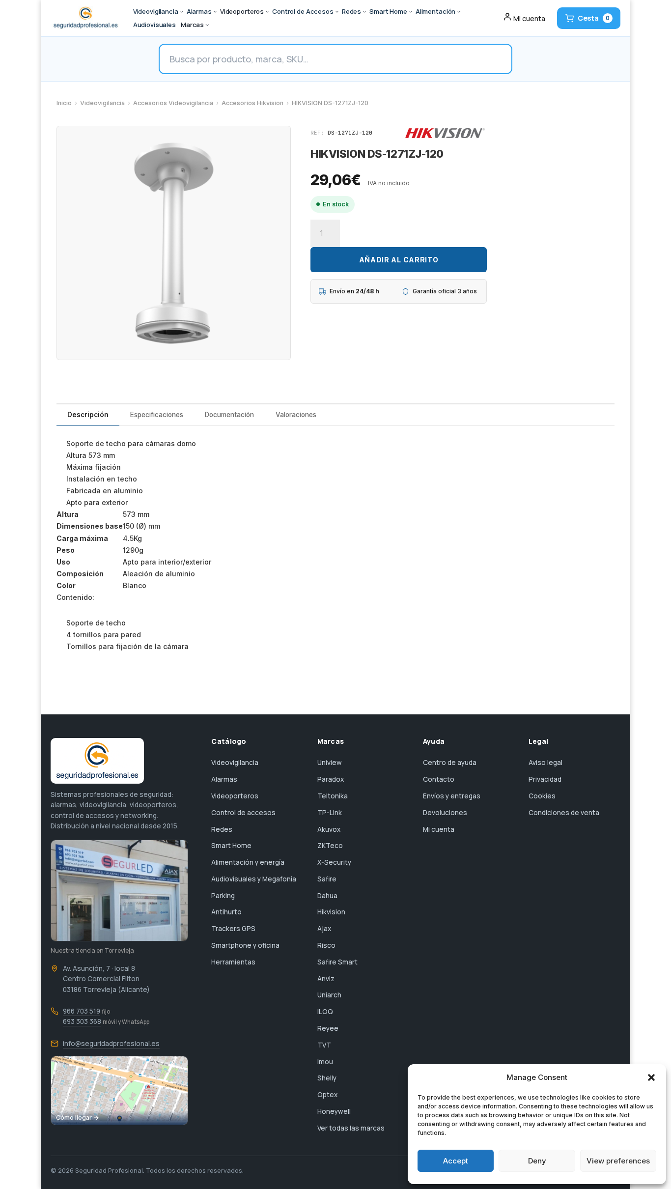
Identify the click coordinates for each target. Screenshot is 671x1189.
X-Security (334, 862)
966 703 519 (81, 1011)
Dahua (327, 895)
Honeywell (334, 1111)
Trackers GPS (233, 928)
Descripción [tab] (88, 415)
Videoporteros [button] (242, 11)
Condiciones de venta (564, 812)
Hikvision (331, 911)
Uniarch (329, 995)
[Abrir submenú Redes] (364, 11)
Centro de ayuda (449, 762)
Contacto (438, 779)
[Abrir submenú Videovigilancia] (181, 11)
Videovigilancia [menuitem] (155, 11)
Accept (455, 1160)
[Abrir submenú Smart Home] (410, 11)
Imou (325, 1061)
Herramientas (233, 962)
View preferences (618, 1160)
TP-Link (329, 812)
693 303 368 (82, 1021)
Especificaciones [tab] (156, 415)
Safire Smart (337, 962)
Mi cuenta (438, 829)
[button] (651, 1077)
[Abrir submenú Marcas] (207, 25)
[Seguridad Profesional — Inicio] (85, 18)
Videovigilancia (102, 103)
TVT (324, 1045)
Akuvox (328, 829)
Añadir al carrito (399, 259)
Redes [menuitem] (351, 11)
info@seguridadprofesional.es (111, 1043)
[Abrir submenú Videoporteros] (267, 11)
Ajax (324, 928)
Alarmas (224, 779)
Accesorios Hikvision (252, 103)
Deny (537, 1160)
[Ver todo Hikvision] (445, 133)
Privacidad (545, 779)
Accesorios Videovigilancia (173, 103)
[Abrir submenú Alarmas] (215, 11)
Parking (223, 895)
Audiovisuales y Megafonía (253, 879)
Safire (326, 879)
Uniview (329, 762)
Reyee (327, 1028)
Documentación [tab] (229, 415)
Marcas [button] (192, 24)
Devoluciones (445, 812)
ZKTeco (330, 845)
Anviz (326, 978)
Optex (327, 1094)
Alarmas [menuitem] (199, 11)
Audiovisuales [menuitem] (154, 24)
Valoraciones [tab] (296, 415)
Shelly (326, 1078)
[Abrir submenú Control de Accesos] (337, 11)
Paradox (330, 779)
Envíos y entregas (451, 796)
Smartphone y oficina (245, 945)
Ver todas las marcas (351, 1128)
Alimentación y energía (247, 862)
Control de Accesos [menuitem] (303, 11)
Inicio (64, 103)
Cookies (542, 796)
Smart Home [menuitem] (388, 11)
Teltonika (332, 796)
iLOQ (325, 1011)
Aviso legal (545, 762)
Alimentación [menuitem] (435, 11)
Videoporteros (234, 796)
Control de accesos (243, 812)
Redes (221, 829)
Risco (326, 945)
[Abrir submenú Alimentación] (458, 11)
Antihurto (226, 911)
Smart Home (231, 845)
